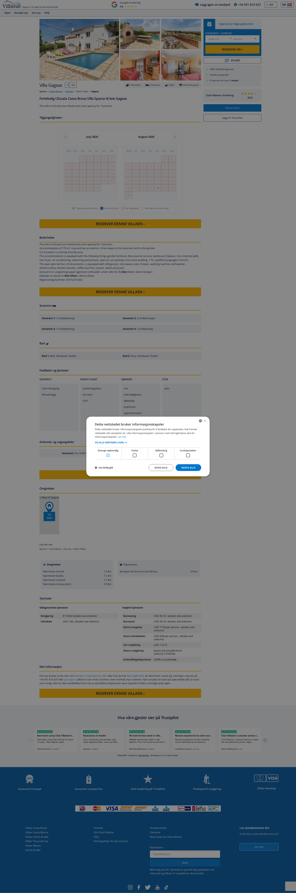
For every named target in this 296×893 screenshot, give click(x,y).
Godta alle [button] (188, 467)
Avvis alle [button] (161, 467)
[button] (148, 442)
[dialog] (148, 446)
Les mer (122, 436)
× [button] (205, 420)
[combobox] (200, 420)
